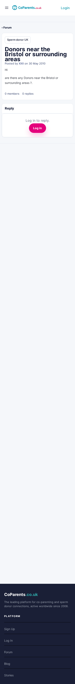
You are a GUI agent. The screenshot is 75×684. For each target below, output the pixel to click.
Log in (37, 128)
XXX (21, 63)
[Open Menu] (6, 7)
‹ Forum (7, 27)
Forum (8, 652)
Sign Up (9, 629)
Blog (7, 663)
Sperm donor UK (17, 39)
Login (65, 8)
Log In (8, 640)
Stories (9, 675)
